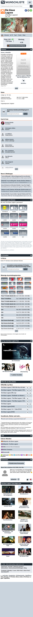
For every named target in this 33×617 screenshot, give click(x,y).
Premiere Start (12, 292)
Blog (25, 568)
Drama (2, 52)
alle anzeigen (4, 279)
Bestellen (23, 83)
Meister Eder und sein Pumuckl (24, 544)
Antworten (13, 479)
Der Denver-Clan (24, 556)
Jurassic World (8, 506)
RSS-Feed (20, 570)
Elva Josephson (9, 150)
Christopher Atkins (10, 128)
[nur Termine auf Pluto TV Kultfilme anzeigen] (4, 288)
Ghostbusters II (24, 494)
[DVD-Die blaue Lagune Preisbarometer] (30, 404)
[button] (26, 10)
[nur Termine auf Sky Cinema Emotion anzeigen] (20, 292)
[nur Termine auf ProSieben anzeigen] (12, 279)
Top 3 (15, 35)
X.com (14, 570)
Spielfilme (28, 575)
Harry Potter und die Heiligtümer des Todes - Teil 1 (7, 494)
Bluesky (9, 570)
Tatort (7, 556)
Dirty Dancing (24, 371)
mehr (16, 88)
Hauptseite (12, 575)
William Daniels (9, 139)
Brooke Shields (9, 122)
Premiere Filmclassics (4, 292)
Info (2, 35)
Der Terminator (16, 360)
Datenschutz (4, 568)
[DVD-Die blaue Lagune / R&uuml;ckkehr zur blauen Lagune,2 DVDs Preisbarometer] (30, 396)
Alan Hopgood (9, 162)
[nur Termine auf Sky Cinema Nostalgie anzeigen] (20, 283)
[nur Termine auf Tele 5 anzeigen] (12, 283)
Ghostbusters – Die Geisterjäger (8, 532)
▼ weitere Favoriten (16, 375)
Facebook (3, 570)
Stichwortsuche (20, 575)
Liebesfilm (8, 52)
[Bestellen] (23, 80)
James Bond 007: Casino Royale (24, 532)
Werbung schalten (18, 566)
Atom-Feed (27, 570)
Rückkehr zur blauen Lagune (24, 520)
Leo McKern (8, 133)
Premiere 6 (27, 288)
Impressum (4, 566)
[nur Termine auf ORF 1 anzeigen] (12, 288)
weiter (25, 114)
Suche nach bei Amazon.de (13, 418)
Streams (6, 35)
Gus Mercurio (8, 156)
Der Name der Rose (8, 371)
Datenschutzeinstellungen (16, 568)
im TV (11, 35)
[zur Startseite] (12, 1)
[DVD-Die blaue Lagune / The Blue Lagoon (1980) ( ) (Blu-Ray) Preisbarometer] (30, 390)
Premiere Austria (20, 288)
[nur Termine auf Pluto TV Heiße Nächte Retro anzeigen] (27, 283)
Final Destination (7, 520)
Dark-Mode (4, 572)
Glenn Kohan (8, 145)
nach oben (5, 575)
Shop (24, 35)
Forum (19, 35)
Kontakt (10, 566)
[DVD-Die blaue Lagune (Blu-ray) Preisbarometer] (30, 393)
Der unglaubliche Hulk (7, 544)
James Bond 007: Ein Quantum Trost (24, 506)
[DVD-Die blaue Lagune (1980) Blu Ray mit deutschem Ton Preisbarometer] (30, 387)
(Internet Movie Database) (11, 446)
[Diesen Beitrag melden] (18, 479)
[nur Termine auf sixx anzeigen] (4, 283)
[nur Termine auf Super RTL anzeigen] (27, 279)
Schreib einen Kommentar (16, 463)
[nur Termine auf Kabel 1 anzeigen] (20, 279)
